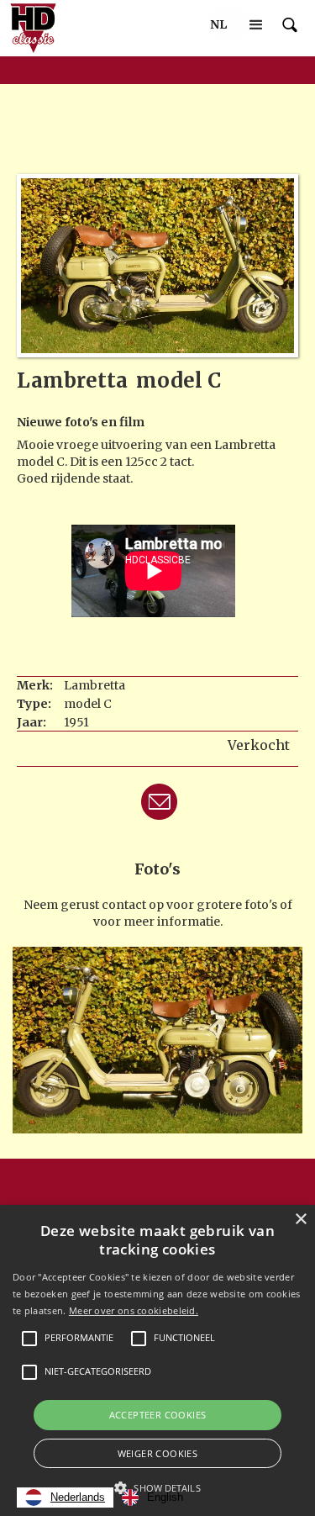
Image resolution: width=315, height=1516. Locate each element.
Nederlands (77, 1497)
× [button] (300, 1219)
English (165, 1497)
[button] (218, 24)
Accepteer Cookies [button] (158, 1414)
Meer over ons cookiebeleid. (133, 1310)
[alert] (157, 1360)
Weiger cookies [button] (158, 1453)
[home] (29, 28)
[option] (152, 1497)
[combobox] (65, 1497)
